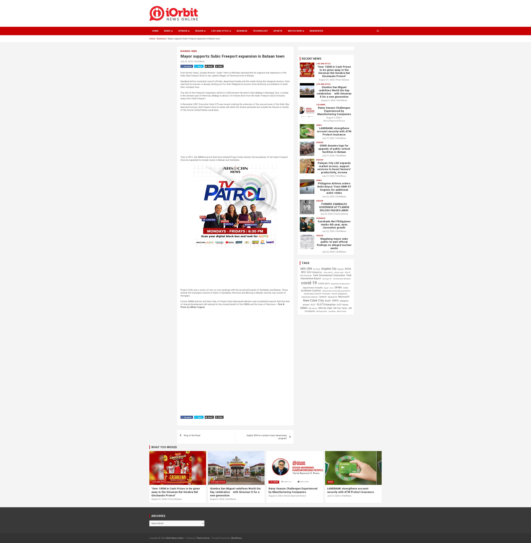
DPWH (338, 287)
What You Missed (164, 447)
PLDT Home (342, 304)
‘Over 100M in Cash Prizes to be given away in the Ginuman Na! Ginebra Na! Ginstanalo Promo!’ (334, 71)
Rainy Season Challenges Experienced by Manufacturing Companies (334, 111)
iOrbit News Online (174, 538)
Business (242, 31)
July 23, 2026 (328, 196)
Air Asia (316, 269)
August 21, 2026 (326, 80)
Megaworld (332, 297)
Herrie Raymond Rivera (334, 121)
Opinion (182, 31)
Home (155, 31)
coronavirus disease (342, 279)
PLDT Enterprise (326, 304)
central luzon (339, 272)
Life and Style (220, 31)
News (167, 31)
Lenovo (323, 296)
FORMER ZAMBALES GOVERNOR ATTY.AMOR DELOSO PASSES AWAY (334, 207)
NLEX (328, 300)
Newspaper (316, 31)
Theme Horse (202, 538)
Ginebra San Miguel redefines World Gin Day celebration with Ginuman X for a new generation (334, 92)
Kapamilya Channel (310, 297)
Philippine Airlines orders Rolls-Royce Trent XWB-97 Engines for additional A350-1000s (334, 188)
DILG (332, 288)
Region (199, 31)
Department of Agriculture (340, 284)
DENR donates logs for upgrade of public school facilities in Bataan (334, 149)
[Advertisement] (235, 133)
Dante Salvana (341, 214)
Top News (332, 311)
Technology (260, 31)
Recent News (311, 58)
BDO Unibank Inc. (314, 272)
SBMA (303, 308)
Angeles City (328, 268)
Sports (278, 31)
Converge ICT (327, 279)
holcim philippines (339, 294)
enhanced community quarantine (336, 291)
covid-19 (309, 283)
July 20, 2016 (186, 61)
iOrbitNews (200, 61)
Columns (320, 105)
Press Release (342, 80)
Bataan (341, 269)
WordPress (236, 538)
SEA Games (313, 308)
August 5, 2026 (333, 118)
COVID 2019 (324, 283)
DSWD (345, 288)
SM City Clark (325, 308)
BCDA (348, 269)
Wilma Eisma (341, 311)
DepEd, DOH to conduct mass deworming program (267, 437)
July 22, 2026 (326, 214)
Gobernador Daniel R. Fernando (317, 294)
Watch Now (295, 31)
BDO (303, 272)
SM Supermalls (321, 311)
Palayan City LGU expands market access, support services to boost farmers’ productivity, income (334, 167)
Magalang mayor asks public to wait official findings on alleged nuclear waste (334, 243)
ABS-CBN (306, 268)
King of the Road (192, 435)
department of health (312, 288)
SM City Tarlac (340, 308)
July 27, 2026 (328, 138)
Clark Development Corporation (329, 275)
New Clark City (313, 300)
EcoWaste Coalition (311, 290)
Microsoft (343, 296)
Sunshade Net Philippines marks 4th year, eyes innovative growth (334, 224)
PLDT (313, 305)
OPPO (335, 300)
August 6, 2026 (328, 100)
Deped (326, 288)
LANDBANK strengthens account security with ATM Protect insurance (334, 131)
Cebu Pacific (328, 272)
